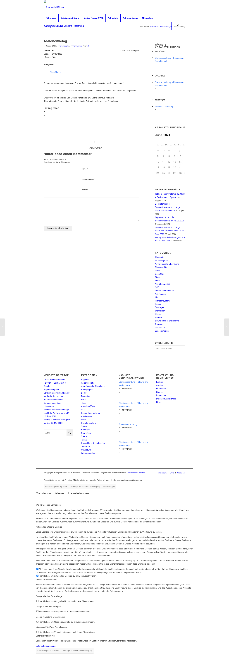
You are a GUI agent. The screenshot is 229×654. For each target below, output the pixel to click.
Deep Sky (159, 273)
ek (88, 46)
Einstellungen (109, 486)
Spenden (160, 391)
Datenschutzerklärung (166, 398)
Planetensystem (162, 300)
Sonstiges (159, 307)
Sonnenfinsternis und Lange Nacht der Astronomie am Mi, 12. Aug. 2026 (170, 230)
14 (180, 162)
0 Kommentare (63, 46)
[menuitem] (51, 18)
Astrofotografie (161, 260)
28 (180, 173)
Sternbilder (160, 310)
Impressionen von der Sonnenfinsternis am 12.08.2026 (53, 403)
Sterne (158, 313)
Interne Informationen (164, 290)
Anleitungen (160, 293)
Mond (157, 297)
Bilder (157, 270)
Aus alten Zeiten (162, 283)
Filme (157, 277)
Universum (160, 327)
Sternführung (77, 46)
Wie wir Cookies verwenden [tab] (48, 504)
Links (158, 401)
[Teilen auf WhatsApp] (47, 111)
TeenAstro (159, 324)
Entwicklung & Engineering (167, 320)
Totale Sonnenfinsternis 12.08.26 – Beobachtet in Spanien (55, 383)
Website (85, 189)
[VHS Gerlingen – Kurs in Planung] (2, 327)
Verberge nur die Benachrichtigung (85, 486)
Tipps (157, 280)
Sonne (158, 303)
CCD (157, 287)
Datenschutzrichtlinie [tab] (45, 635)
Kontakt (159, 381)
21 (180, 167)
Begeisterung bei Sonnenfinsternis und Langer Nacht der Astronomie (168, 207)
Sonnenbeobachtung (164, 106)
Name (85, 168)
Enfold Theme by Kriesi (136, 472)
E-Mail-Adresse (88, 179)
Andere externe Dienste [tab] (46, 579)
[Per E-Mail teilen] (47, 115)
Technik (158, 317)
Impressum (161, 395)
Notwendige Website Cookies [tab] (49, 526)
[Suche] (178, 26)
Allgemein (159, 257)
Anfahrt (159, 385)
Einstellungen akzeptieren (56, 486)
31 (180, 150)
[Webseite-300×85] (54, 7)
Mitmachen (161, 388)
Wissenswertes (162, 330)
